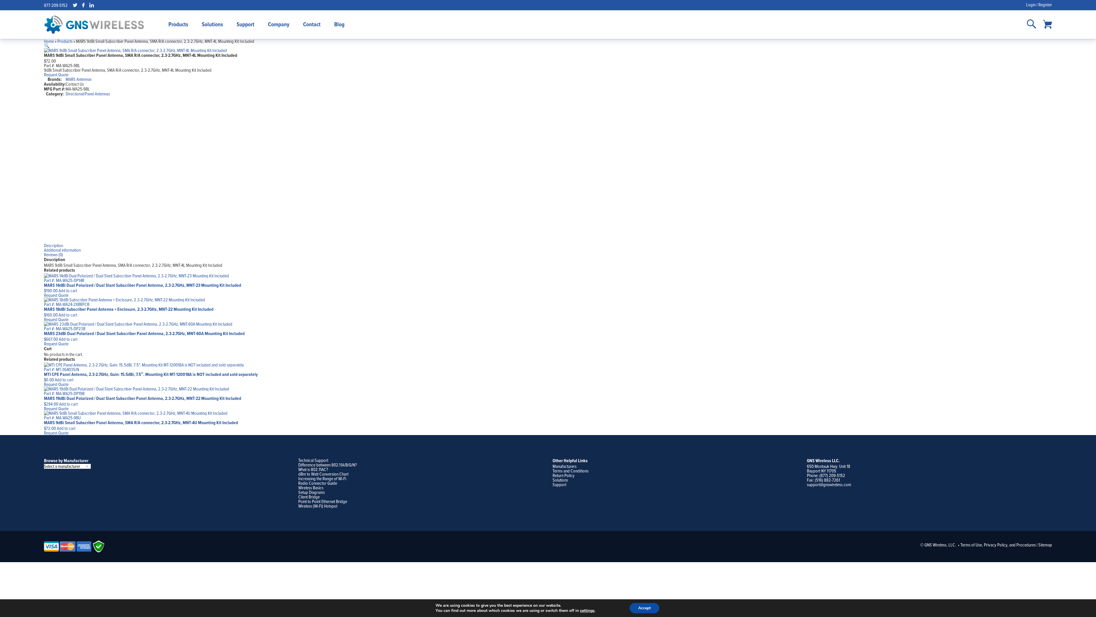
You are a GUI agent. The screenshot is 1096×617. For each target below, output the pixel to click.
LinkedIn (91, 5)
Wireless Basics (310, 487)
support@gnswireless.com (829, 484)
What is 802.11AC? (313, 469)
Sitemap (1045, 545)
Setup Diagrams (311, 492)
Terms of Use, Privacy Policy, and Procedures (998, 545)
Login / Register (1039, 4)
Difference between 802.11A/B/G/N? (327, 465)
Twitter (75, 5)
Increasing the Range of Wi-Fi (322, 478)
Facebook (83, 5)
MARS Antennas (79, 79)
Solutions (212, 24)
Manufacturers (565, 466)
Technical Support (313, 460)
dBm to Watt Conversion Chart (323, 474)
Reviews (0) (53, 254)
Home (49, 41)
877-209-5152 (56, 5)
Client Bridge (309, 497)
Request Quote (56, 74)
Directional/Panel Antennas (88, 94)
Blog (339, 24)
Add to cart (68, 290)
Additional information (62, 250)
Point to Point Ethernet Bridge (322, 501)
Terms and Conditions (571, 471)
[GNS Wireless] (94, 24)
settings (587, 610)
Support (245, 24)
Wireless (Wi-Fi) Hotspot (317, 506)
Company (278, 24)
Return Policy (564, 475)
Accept (644, 608)
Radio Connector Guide (317, 483)
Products (178, 24)
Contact (312, 24)
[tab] (548, 245)
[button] (47, 46)
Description (53, 245)
